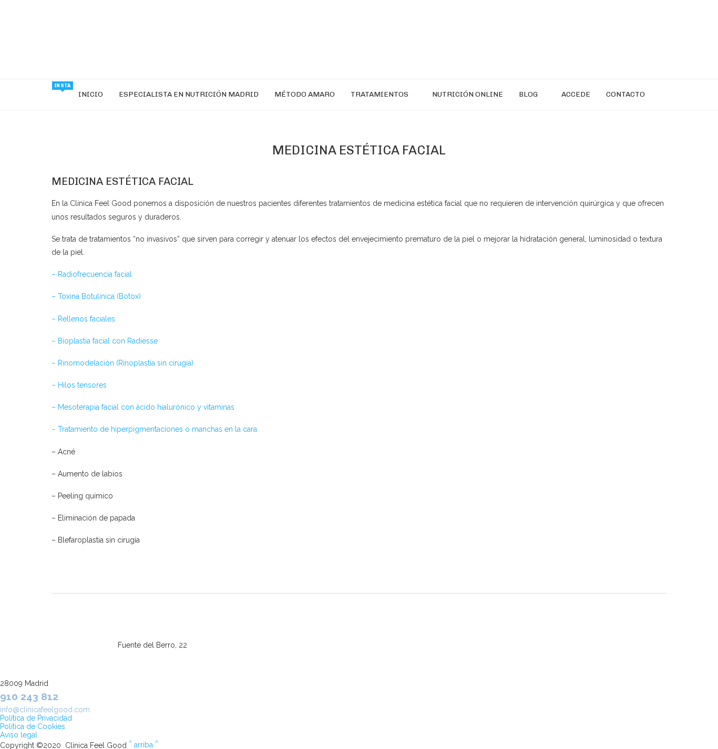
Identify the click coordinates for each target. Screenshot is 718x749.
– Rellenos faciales (83, 319)
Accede (575, 94)
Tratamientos (379, 94)
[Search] (658, 94)
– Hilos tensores (79, 385)
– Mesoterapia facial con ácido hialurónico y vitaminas (143, 407)
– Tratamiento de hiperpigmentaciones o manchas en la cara (154, 429)
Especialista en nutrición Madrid (189, 94)
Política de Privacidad (36, 718)
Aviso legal (18, 735)
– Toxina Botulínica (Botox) (96, 296)
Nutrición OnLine (467, 94)
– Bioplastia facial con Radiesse (105, 341)
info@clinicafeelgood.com (45, 709)
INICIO (90, 94)
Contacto (625, 94)
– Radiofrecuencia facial (92, 274)
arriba (143, 745)
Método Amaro (304, 94)
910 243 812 (29, 696)
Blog (528, 94)
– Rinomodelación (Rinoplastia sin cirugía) (122, 363)
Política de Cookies (32, 726)
